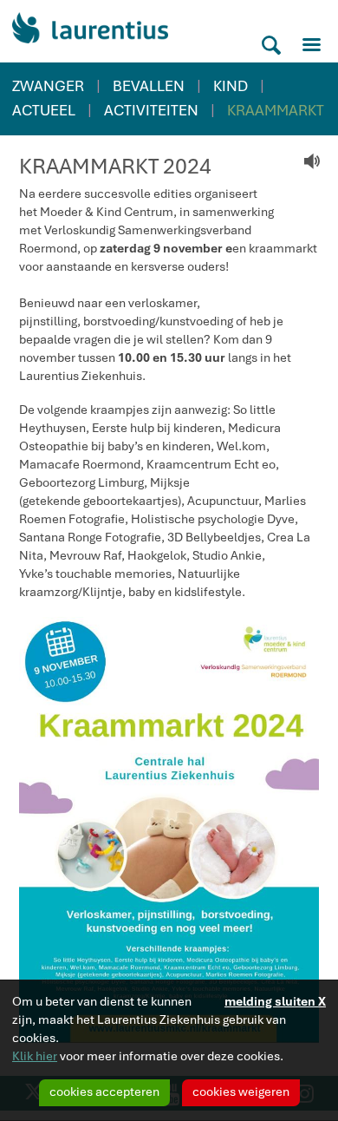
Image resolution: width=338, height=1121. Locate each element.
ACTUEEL (43, 110)
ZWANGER (48, 85)
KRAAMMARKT (275, 110)
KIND (230, 85)
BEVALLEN (149, 85)
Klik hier (34, 1056)
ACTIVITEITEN (151, 110)
